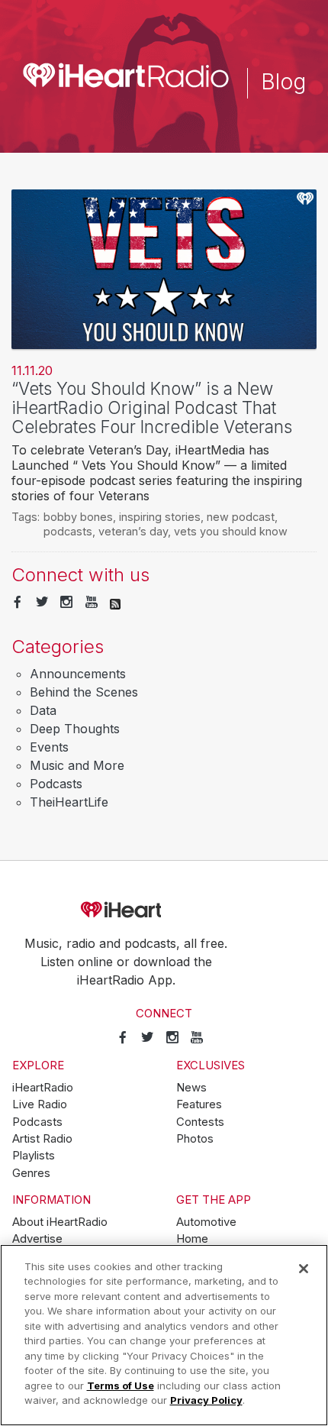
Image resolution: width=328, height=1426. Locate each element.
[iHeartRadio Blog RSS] (115, 602)
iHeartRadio (164, 910)
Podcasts (56, 783)
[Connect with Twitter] (42, 602)
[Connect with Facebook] (17, 602)
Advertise (37, 1239)
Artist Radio (42, 1139)
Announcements (78, 673)
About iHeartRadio (60, 1222)
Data (43, 710)
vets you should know (231, 531)
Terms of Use (120, 1385)
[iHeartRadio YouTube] (91, 602)
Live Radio (39, 1104)
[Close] (303, 1268)
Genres (31, 1173)
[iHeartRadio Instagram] (66, 602)
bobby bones (78, 516)
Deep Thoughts (75, 728)
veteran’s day (133, 531)
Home (192, 1239)
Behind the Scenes (84, 692)
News (191, 1088)
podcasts (67, 531)
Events (49, 747)
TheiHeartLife (69, 802)
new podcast (241, 516)
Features (199, 1104)
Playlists (33, 1155)
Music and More (77, 765)
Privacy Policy (206, 1400)
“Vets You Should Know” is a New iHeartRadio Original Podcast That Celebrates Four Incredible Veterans (151, 407)
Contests (200, 1122)
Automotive (206, 1222)
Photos (195, 1139)
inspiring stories (160, 516)
